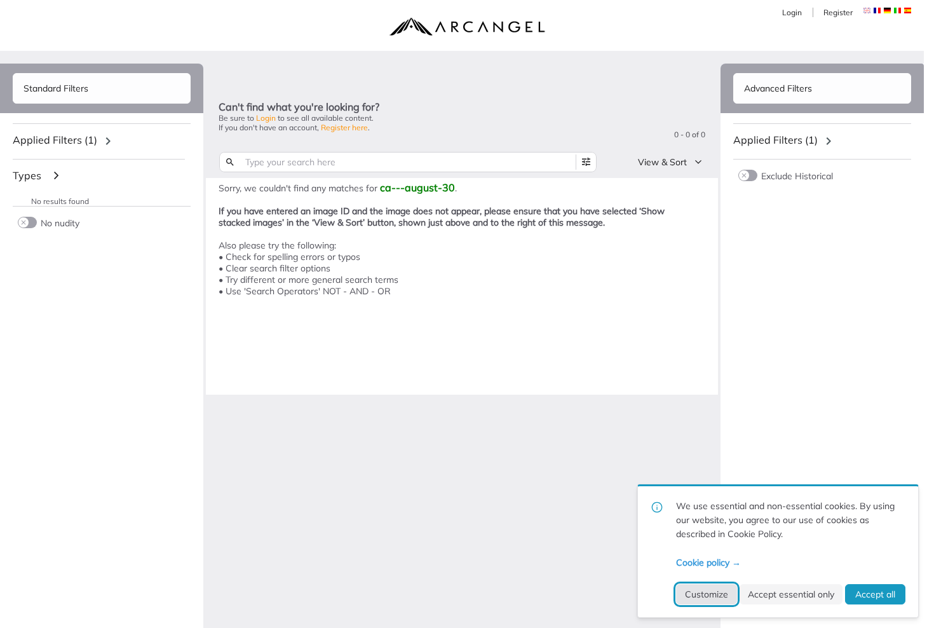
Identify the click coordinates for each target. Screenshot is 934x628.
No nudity (60, 222)
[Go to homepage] (467, 27)
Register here (344, 127)
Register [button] (838, 12)
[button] (877, 10)
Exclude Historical (797, 175)
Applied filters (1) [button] (55, 139)
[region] (102, 141)
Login (792, 12)
